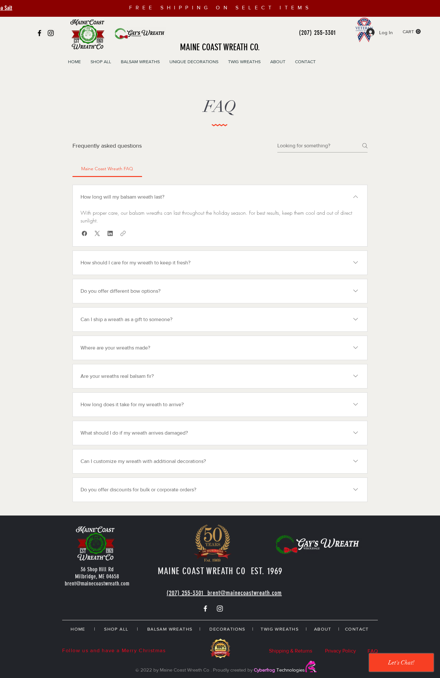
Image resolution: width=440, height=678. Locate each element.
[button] (412, 31)
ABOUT (322, 629)
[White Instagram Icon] (220, 608)
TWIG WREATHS (280, 629)
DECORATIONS (227, 629)
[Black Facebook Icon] (39, 33)
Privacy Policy (340, 650)
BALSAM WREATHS (170, 629)
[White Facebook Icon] (205, 608)
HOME (78, 629)
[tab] (107, 168)
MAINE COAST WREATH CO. (220, 47)
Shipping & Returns (290, 650)
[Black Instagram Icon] (51, 33)
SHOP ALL (116, 629)
